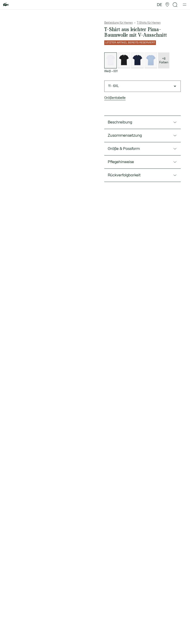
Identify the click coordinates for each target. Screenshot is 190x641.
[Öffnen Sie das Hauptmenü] (184, 4)
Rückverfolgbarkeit (124, 175)
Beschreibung (120, 122)
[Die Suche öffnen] (175, 4)
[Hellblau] (151, 60)
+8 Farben (163, 60)
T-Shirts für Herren (149, 22)
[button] (167, 4)
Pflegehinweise (121, 162)
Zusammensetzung (125, 135)
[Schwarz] (124, 60)
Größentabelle (115, 97)
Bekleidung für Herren (118, 22)
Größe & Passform (124, 149)
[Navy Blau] (137, 60)
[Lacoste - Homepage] (6, 5)
